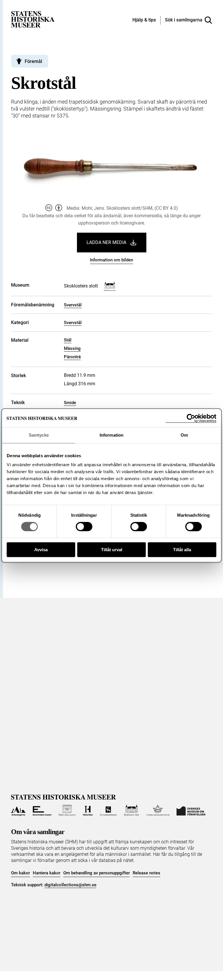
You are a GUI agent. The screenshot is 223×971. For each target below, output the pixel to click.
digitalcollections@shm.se (70, 884)
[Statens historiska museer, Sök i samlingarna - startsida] (33, 19)
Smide (70, 402)
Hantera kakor (46, 873)
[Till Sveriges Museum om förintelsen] (191, 810)
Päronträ (72, 356)
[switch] (84, 526)
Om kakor (20, 873)
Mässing (72, 348)
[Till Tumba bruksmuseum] (158, 810)
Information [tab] (111, 435)
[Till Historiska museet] (88, 810)
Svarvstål (73, 305)
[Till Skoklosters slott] (131, 810)
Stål (67, 340)
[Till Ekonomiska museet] (42, 810)
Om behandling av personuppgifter (96, 873)
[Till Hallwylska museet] (67, 810)
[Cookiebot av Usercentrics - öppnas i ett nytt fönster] (191, 418)
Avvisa (41, 549)
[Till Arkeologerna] (18, 810)
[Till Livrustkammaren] (108, 810)
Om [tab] (184, 435)
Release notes (146, 873)
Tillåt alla (182, 549)
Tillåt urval (111, 549)
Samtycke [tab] (39, 435)
